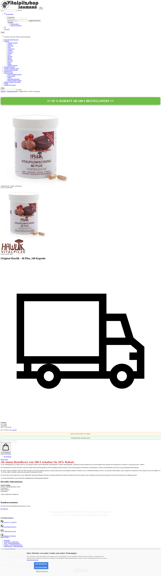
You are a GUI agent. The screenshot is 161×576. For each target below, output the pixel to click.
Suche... (20, 10)
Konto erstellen (15, 24)
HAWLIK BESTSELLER (11, 39)
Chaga (9, 47)
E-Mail (9, 19)
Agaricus (9, 44)
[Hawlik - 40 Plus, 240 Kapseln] (26, 238)
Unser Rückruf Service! (10, 527)
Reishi (9, 62)
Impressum (7, 540)
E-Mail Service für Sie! (10, 531)
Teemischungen (8, 71)
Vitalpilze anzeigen (12, 42)
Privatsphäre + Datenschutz (11, 542)
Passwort (9, 20)
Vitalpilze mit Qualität (14, 82)
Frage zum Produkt (6, 454)
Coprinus (9, 50)
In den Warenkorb (6, 452)
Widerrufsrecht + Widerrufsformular (13, 546)
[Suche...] (17, 10)
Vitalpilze (6, 41)
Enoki (9, 55)
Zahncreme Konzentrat (13, 79)
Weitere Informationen (42, 571)
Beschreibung (7, 456)
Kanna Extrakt (11, 76)
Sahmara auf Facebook (10, 536)
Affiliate (6, 82)
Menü (2, 32)
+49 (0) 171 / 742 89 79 (10, 522)
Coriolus (9, 53)
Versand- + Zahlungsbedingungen (13, 545)
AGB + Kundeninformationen (12, 543)
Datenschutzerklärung (32, 560)
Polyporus (10, 61)
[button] (8, 14)
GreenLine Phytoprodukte (11, 70)
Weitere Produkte (8, 73)
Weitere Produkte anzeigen (14, 74)
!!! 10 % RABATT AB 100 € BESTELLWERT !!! (80, 101)
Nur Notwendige (41, 567)
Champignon (10, 49)
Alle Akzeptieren (41, 564)
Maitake (9, 58)
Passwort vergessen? (16, 25)
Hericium (9, 56)
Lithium (9, 77)
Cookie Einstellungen (9, 549)
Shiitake (9, 64)
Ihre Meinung (4, 509)
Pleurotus (9, 59)
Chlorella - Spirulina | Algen (11, 68)
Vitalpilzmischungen (9, 67)
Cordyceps (10, 52)
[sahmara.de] (20, 8)
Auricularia (10, 46)
